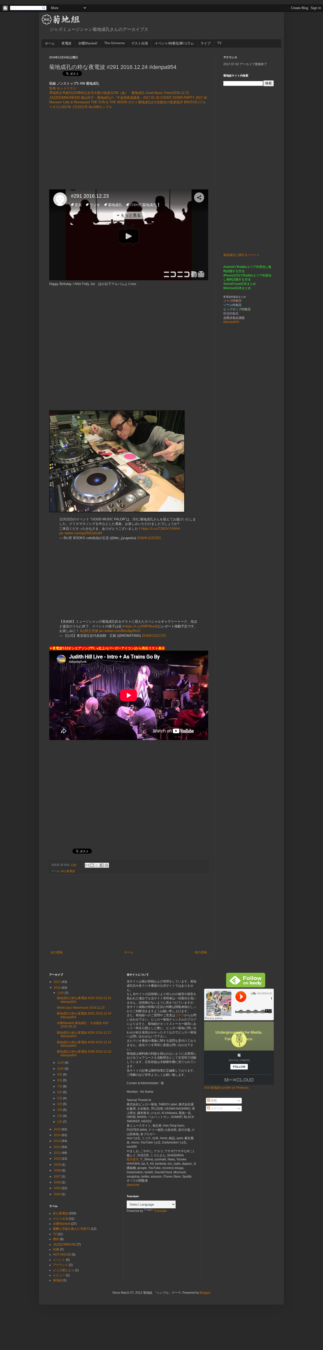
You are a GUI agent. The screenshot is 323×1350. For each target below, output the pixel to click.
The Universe (114, 43)
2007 (58, 1176)
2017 (58, 982)
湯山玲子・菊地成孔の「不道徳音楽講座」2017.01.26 (120, 97)
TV (219, 43)
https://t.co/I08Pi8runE (141, 626)
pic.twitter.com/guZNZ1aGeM (80, 533)
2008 (58, 1170)
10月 (61, 1069)
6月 (60, 1092)
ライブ (205, 43)
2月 (60, 1116)
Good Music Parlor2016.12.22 (167, 93)
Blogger (205, 1292)
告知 (52, 88)
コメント (216, 1108)
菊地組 (57, 1280)
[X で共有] (96, 865)
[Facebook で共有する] (101, 865)
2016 (58, 987)
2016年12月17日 (154, 636)
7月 (60, 1086)
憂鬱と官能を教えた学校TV (71, 1229)
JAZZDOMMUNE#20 (64, 97)
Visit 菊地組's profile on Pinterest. (226, 1087)
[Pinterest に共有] (106, 865)
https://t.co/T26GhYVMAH (160, 528)
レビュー (59, 1275)
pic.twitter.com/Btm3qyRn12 (119, 631)
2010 (58, 1158)
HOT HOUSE (62, 1254)
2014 (58, 1135)
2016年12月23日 (149, 538)
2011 (58, 1153)
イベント (59, 1260)
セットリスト (66, 88)
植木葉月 (133, 1159)
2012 (58, 1147)
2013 (58, 1141)
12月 (61, 993)
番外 (56, 1239)
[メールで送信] (87, 865)
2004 (58, 1194)
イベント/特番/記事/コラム (174, 43)
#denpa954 (231, 322)
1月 (60, 1122)
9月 (60, 1074)
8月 (60, 1080)
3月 (60, 1110)
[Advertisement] (128, 149)
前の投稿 (201, 952)
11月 (61, 1062)
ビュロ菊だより (63, 1270)
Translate (160, 1211)
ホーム (50, 43)
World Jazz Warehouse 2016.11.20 (81, 1007)
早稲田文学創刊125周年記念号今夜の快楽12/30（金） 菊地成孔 (97, 93)
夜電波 (66, 43)
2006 (58, 1182)
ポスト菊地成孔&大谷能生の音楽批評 (155, 102)
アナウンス (60, 1265)
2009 (58, 1164)
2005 (58, 1188)
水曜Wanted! (87, 43)
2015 (58, 1129)
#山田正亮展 (89, 631)
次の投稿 (56, 952)
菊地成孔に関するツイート (241, 255)
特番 (56, 1249)
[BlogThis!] (92, 865)
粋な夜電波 (68, 871)
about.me (133, 1185)
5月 (60, 1098)
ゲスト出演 (139, 43)
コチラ (179, 1015)
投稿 (213, 1100)
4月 (60, 1104)
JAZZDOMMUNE (64, 1244)
